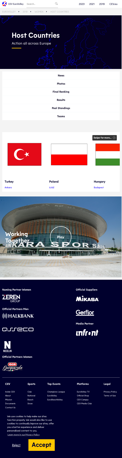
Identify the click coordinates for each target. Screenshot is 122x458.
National (31, 395)
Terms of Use (110, 395)
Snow (30, 403)
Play (60, 237)
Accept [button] (41, 444)
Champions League (56, 391)
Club (30, 391)
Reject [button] (16, 445)
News (61, 75)
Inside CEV (10, 391)
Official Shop (83, 395)
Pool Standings (61, 108)
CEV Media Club (84, 403)
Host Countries (59, 11)
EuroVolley (9, 11)
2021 (91, 4)
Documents (10, 403)
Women (39, 11)
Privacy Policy (110, 391)
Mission (8, 399)
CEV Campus (83, 399)
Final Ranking (61, 91)
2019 (102, 4)
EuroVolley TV (83, 391)
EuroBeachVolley (55, 399)
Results (61, 99)
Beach (30, 399)
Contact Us (10, 407)
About (8, 395)
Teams (61, 116)
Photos (61, 83)
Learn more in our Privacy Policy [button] (24, 434)
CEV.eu (113, 4)
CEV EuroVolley (16, 3)
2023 (82, 4)
